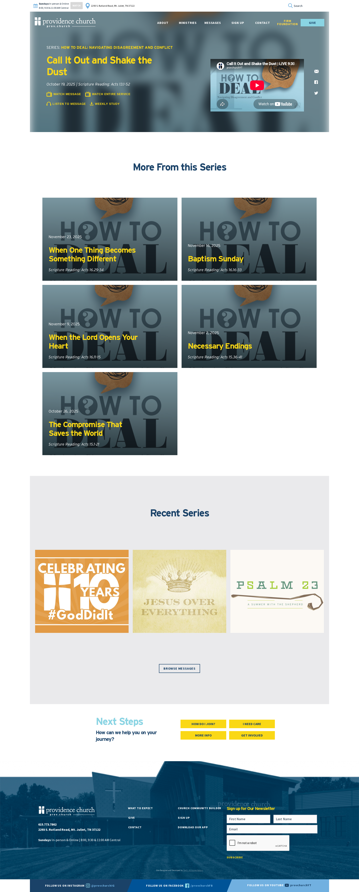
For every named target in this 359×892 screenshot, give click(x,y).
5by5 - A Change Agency (193, 870)
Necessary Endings (220, 345)
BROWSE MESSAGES (179, 668)
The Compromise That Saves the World (85, 429)
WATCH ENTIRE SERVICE (111, 94)
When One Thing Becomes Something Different (92, 254)
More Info (203, 735)
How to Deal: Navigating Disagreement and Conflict (117, 47)
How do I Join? (203, 724)
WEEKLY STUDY (107, 103)
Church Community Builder (199, 808)
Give (312, 23)
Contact (134, 827)
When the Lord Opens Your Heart (93, 341)
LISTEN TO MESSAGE (69, 103)
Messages (212, 23)
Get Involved (252, 735)
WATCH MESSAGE (67, 94)
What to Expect (140, 808)
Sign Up (237, 23)
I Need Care (252, 724)
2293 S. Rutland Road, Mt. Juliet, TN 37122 (113, 5)
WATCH (77, 5)
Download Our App (193, 827)
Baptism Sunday (215, 258)
